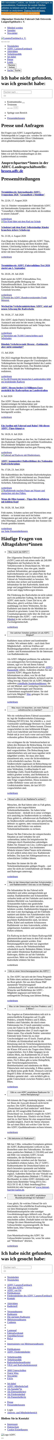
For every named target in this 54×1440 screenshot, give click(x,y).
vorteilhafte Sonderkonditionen (31, 683)
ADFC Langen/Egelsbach (19, 48)
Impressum (12, 1424)
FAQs (10, 1378)
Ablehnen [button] (5, 13)
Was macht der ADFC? (18, 552)
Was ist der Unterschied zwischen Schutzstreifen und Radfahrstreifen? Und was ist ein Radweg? (30, 883)
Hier (29, 694)
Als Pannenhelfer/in (16, 1397)
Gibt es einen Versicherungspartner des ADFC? (28, 971)
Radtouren (12, 1314)
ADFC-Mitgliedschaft (17, 1386)
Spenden (11, 30)
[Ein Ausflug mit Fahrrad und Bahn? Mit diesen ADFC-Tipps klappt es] (27, 420)
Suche (10, 70)
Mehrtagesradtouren (16, 1319)
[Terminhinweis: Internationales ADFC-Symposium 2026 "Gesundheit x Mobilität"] (27, 186)
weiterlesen (12, 627)
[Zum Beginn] (2, 1438)
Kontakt (11, 1298)
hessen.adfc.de (12, 171)
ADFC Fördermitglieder (18, 1352)
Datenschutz (13, 1427)
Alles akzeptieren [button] (31, 13)
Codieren (11, 1322)
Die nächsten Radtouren (18, 1317)
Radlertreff (12, 1306)
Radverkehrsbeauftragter (18, 1362)
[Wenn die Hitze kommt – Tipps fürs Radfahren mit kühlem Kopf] (27, 492)
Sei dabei (11, 56)
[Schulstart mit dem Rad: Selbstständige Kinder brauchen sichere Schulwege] (27, 221)
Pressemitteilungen (16, 118)
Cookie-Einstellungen (17, 1429)
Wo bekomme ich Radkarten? (21, 1138)
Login (10, 62)
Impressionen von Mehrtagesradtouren (25, 1344)
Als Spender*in (14, 1389)
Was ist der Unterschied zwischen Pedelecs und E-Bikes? (30, 1007)
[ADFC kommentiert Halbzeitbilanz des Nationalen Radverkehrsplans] (27, 455)
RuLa (10, 1338)
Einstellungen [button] (16, 13)
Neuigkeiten (13, 46)
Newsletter (12, 33)
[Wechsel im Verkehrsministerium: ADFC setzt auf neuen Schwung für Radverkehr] (27, 299)
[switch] (23, 102)
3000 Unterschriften (16, 1370)
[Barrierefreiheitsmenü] (2, 41)
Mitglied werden (15, 27)
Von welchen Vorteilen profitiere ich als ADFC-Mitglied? (30, 634)
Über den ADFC (15, 1287)
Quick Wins (12, 1373)
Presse (10, 59)
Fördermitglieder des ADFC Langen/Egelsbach (29, 1295)
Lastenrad (11, 1330)
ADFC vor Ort (14, 1290)
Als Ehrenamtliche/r (16, 1391)
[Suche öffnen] (5, 41)
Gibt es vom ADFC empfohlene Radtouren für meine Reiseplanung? (30, 1093)
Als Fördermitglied (16, 1394)
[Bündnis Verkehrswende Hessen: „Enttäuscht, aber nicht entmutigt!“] (27, 337)
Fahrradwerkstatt (15, 1333)
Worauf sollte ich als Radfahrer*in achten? (26, 799)
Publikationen (13, 1293)
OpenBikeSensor (15, 1335)
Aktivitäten (12, 51)
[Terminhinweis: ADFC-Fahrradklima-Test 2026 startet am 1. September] (27, 259)
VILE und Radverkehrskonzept (22, 1365)
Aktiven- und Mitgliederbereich (22, 1412)
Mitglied (11, 619)
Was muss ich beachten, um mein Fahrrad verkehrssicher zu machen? (30, 709)
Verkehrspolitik (14, 54)
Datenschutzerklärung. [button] (34, 10)
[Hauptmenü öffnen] (8, 41)
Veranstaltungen (14, 1311)
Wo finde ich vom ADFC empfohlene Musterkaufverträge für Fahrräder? (30, 1196)
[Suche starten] (5, 95)
